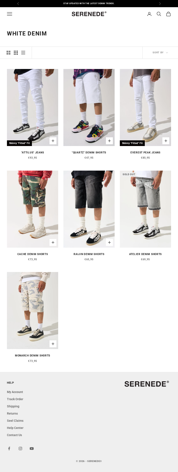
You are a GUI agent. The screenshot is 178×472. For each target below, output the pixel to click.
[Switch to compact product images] (23, 53)
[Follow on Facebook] (9, 448)
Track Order (15, 399)
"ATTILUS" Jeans (32, 152)
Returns (12, 413)
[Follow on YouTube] (32, 448)
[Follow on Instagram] (20, 448)
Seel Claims (15, 420)
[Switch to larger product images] (8, 53)
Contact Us (14, 435)
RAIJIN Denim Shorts (89, 254)
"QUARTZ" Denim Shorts (89, 152)
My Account (15, 392)
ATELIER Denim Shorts (145, 254)
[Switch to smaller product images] (16, 53)
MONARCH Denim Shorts (32, 355)
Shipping (13, 406)
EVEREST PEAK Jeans (145, 152)
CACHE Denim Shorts (32, 254)
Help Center (15, 428)
